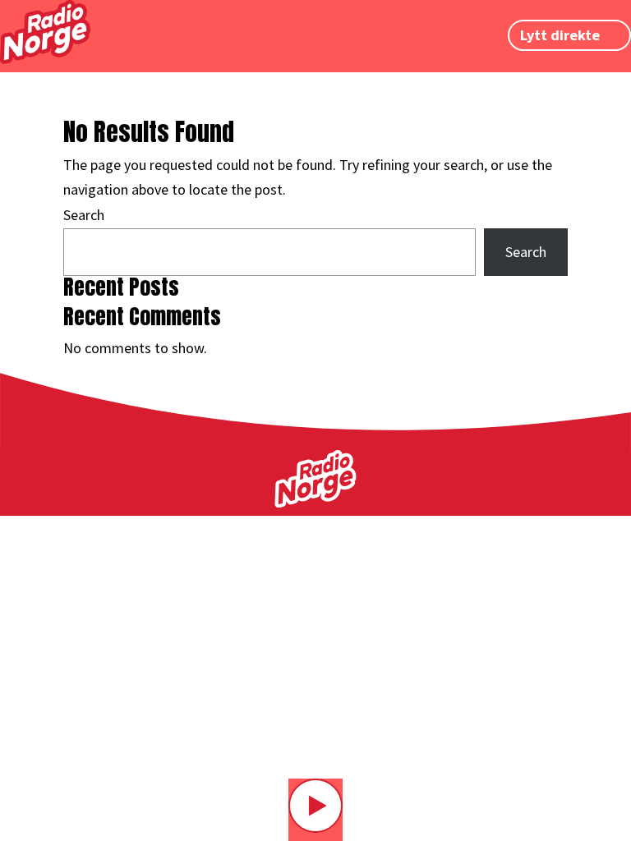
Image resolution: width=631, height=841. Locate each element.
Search (83, 214)
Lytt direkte (560, 35)
